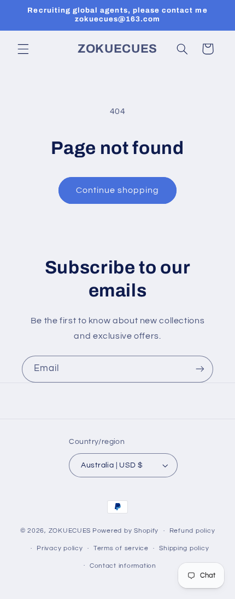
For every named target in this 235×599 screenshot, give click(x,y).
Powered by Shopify (125, 531)
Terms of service (121, 548)
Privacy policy (60, 548)
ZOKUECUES (70, 531)
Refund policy (192, 531)
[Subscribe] (200, 369)
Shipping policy (184, 548)
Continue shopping (118, 190)
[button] (23, 48)
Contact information (123, 566)
